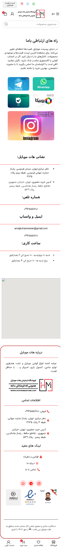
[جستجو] (6, 24)
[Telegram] (31, 483)
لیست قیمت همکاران (10, 4)
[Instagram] (39, 483)
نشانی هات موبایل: (31, 157)
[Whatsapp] (23, 483)
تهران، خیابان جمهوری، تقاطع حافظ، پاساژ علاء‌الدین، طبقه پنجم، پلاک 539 (29, 186)
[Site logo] (31, 14)
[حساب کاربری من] (12, 13)
